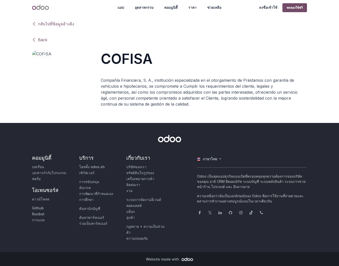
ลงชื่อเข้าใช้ (268, 7)
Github (38, 208)
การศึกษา (86, 199)
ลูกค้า (130, 217)
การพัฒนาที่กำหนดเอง (96, 193)
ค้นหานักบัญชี (89, 208)
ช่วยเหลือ (214, 7)
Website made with (163, 259)
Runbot (38, 214)
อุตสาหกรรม (144, 7)
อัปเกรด (85, 188)
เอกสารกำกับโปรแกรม (49, 173)
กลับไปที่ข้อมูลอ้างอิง (56, 23)
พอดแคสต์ (134, 205)
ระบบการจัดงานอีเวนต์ (143, 199)
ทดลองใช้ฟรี (295, 7)
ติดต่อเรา (133, 185)
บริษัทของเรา (136, 167)
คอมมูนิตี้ (171, 7)
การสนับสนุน (89, 182)
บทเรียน (38, 167)
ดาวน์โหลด (40, 199)
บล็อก (130, 211)
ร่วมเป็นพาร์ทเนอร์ (93, 223)
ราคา (192, 7)
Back (42, 39)
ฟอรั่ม (36, 179)
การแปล (38, 220)
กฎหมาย (132, 226)
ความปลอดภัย (137, 238)
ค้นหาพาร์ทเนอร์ (91, 217)
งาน (129, 191)
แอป (121, 7)
